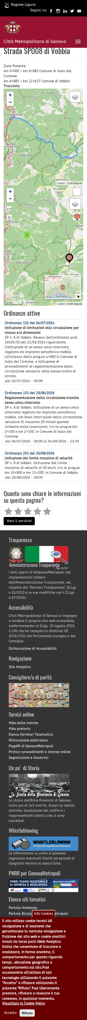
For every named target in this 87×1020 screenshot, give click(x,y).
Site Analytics (20, 667)
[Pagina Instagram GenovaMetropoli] (58, 10)
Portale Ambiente (23, 908)
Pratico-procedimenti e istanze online (40, 752)
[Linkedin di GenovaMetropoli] (65, 10)
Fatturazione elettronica (28, 740)
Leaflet (61, 183)
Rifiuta (27, 1013)
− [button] (10, 102)
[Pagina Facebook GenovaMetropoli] (51, 10)
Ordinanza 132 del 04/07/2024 (29, 323)
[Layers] (75, 96)
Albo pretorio (19, 729)
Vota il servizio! (19, 521)
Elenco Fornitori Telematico (31, 735)
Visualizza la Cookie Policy (23, 1003)
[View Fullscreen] (76, 191)
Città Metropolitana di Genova (35, 41)
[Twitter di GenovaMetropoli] (72, 10)
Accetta (10, 1013)
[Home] (12, 28)
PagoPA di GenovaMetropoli (31, 746)
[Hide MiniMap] (78, 296)
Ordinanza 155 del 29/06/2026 (29, 393)
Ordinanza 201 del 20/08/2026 (29, 453)
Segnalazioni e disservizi (29, 758)
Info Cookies (43, 914)
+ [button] (10, 95)
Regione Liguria (23, 5)
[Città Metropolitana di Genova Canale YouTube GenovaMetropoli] (79, 10)
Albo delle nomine (23, 723)
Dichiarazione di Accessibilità (33, 649)
